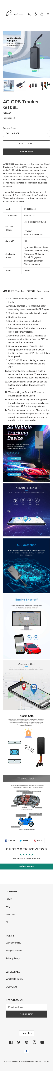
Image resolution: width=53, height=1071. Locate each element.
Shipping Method (14, 950)
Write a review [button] (26, 866)
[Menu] (48, 14)
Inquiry (9, 898)
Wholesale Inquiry (14, 979)
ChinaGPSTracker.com (19, 1061)
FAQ (8, 906)
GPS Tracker (44, 1061)
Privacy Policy (13, 958)
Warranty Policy (13, 942)
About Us (10, 914)
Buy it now (26, 152)
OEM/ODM (11, 987)
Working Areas (9, 128)
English (26, 1033)
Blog (8, 922)
